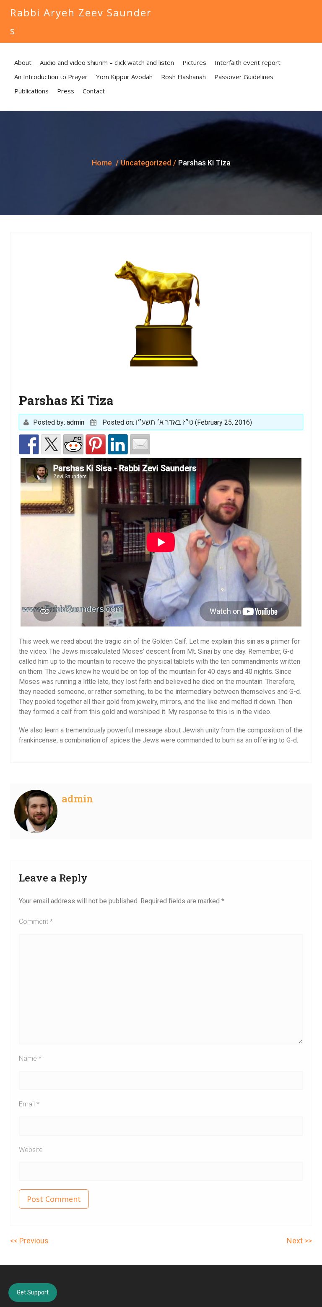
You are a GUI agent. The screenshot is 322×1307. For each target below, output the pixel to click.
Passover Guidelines (243, 76)
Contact (94, 91)
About (22, 62)
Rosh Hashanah (183, 76)
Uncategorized (146, 162)
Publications (31, 91)
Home (102, 162)
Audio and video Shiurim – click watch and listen (107, 62)
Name (30, 1058)
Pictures (194, 62)
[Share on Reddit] (73, 444)
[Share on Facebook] (29, 444)
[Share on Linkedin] (118, 444)
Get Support (33, 1292)
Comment (36, 921)
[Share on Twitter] (51, 444)
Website (31, 1150)
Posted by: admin (58, 422)
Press (65, 91)
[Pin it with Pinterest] (96, 444)
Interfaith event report (247, 62)
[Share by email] (140, 444)
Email (29, 1104)
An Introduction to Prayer (51, 76)
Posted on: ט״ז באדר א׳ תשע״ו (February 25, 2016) (177, 422)
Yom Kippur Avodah (124, 76)
